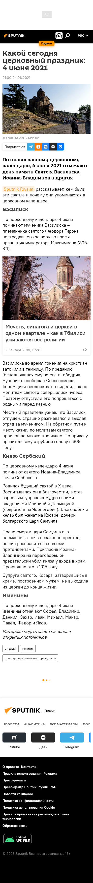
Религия (27, 648)
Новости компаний (17, 794)
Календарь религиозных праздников (30, 658)
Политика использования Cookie (28, 807)
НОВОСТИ (10, 724)
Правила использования (21, 773)
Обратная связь (14, 825)
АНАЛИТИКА (34, 724)
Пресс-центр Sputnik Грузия (25, 787)
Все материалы (64, 724)
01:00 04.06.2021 (16, 77)
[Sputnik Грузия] (14, 37)
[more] (85, 349)
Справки (10, 648)
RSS (53, 787)
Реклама (50, 773)
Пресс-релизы (14, 780)
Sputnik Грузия (18, 189)
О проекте (10, 766)
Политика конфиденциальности (28, 800)
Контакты (28, 766)
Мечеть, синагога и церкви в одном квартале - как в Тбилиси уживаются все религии (45, 333)
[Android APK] (17, 839)
